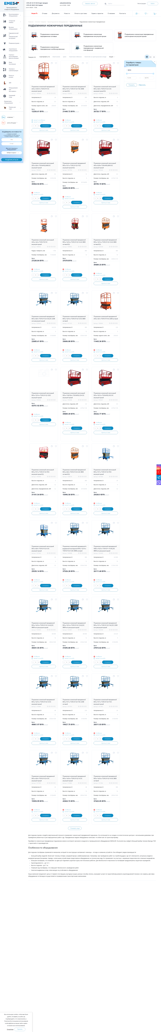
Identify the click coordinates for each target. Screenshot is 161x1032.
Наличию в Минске (75, 57)
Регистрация (142, 3)
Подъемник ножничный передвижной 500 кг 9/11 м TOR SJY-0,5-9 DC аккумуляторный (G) (74, 165)
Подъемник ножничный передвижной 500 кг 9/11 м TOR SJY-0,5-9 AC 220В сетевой (74, 702)
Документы (55, 13)
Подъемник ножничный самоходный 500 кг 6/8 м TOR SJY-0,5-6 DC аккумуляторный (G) (105, 89)
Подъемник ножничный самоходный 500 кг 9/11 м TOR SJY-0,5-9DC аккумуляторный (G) (43, 472)
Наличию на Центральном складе (95, 57)
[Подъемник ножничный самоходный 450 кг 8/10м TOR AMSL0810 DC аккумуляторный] (106, 150)
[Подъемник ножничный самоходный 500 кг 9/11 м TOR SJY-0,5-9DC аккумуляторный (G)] (44, 456)
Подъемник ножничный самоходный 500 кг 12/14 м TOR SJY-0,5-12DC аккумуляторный (43, 395)
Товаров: (31, 57)
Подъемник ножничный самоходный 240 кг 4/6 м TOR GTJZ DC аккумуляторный (43, 242)
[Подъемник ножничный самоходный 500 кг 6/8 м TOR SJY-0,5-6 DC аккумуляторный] (44, 533)
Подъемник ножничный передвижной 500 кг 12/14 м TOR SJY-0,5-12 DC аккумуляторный (43, 702)
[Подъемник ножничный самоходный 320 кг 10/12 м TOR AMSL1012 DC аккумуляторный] (106, 380)
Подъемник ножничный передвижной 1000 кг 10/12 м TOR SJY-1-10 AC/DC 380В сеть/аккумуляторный (105, 549)
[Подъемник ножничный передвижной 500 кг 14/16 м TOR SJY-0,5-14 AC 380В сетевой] (106, 763)
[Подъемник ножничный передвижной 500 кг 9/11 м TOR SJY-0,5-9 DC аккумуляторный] (106, 686)
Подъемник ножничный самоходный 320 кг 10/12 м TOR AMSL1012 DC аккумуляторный (105, 395)
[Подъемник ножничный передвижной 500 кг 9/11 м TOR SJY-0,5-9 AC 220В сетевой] (75, 686)
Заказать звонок (90, 3)
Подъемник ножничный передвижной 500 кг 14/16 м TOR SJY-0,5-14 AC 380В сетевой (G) (74, 242)
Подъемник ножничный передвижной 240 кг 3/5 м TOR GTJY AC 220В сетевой (106, 318)
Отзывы (44, 13)
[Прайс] (154, 57)
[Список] (150, 57)
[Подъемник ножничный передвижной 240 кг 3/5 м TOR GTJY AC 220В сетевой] (105, 303)
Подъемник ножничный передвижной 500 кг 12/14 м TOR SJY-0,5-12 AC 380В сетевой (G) (105, 242)
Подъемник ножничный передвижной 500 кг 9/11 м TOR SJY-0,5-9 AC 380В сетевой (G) (74, 89)
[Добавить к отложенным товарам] (56, 63)
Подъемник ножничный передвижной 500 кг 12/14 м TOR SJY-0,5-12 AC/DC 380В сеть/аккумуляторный (74, 625)
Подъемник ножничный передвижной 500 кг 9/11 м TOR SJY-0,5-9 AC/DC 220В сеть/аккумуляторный (105, 625)
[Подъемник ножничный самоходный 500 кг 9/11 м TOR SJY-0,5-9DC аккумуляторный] (106, 456)
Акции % (34, 13)
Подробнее (10, 1029)
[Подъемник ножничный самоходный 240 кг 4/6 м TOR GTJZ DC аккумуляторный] (44, 227)
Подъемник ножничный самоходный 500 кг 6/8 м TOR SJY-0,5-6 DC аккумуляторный (43, 549)
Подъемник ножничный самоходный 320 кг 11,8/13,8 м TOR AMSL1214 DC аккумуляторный (74, 395)
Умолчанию (56, 57)
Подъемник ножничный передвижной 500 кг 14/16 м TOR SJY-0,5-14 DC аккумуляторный (74, 778)
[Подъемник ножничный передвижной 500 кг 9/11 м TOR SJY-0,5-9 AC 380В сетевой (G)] (75, 73)
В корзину (46, 126)
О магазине (111, 13)
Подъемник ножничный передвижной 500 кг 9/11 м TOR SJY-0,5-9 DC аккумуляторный (105, 702)
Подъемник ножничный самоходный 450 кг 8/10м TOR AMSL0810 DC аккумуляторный (105, 165)
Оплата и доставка (80, 13)
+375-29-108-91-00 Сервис (34, 5)
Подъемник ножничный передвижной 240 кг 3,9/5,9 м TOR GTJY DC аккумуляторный (43, 89)
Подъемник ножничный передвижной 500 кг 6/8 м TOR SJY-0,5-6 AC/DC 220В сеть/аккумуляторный (43, 319)
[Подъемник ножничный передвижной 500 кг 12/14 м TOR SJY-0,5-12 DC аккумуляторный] (44, 686)
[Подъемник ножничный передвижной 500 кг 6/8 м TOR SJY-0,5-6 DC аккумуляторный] (44, 763)
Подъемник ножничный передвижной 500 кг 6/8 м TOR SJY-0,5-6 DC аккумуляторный (43, 778)
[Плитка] (147, 57)
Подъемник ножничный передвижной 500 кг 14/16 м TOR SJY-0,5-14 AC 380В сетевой (105, 778)
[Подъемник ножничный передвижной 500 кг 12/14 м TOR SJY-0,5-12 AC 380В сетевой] (75, 303)
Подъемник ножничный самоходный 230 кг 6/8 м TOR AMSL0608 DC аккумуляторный (43, 165)
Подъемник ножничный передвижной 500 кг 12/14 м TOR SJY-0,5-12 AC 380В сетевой (74, 319)
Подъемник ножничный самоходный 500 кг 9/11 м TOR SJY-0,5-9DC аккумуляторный (105, 472)
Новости (67, 13)
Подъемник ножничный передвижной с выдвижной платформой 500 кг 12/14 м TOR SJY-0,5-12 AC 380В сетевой (75, 549)
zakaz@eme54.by (65, 3)
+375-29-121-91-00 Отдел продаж (37, 3)
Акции (111, 57)
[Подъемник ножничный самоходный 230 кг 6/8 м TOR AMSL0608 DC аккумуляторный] (43, 150)
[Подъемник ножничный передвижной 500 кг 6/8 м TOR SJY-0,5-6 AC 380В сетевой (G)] (75, 456)
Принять (19, 1029)
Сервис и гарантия (97, 13)
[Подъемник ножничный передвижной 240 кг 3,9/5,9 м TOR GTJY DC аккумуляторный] (43, 73)
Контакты (122, 13)
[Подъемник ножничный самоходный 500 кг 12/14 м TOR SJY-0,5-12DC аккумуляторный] (44, 380)
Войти (152, 3)
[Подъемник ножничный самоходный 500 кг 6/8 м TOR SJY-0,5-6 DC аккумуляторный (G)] (106, 73)
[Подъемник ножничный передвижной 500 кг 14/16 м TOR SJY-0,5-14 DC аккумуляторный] (75, 763)
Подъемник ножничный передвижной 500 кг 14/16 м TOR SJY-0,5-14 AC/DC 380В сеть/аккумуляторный (43, 625)
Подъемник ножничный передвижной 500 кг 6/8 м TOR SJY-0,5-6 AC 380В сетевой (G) (74, 472)
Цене (64, 57)
